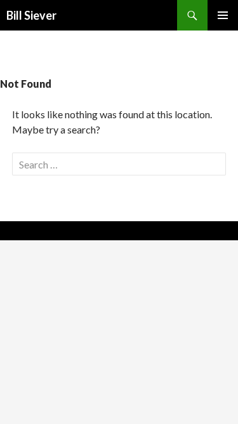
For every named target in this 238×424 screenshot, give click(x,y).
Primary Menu (223, 15)
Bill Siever (31, 15)
